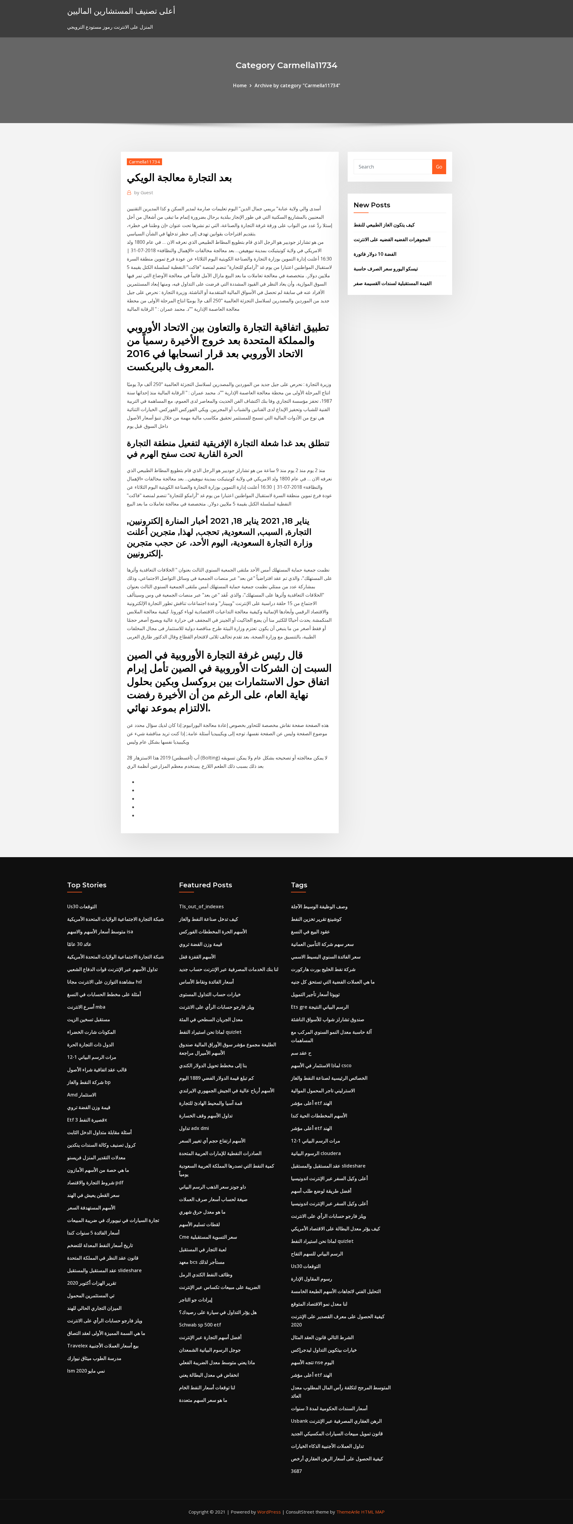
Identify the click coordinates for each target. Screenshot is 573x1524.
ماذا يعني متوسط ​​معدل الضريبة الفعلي (217, 1362)
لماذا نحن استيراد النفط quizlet (210, 1032)
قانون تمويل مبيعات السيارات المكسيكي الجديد (337, 1433)
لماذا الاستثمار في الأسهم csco (321, 1065)
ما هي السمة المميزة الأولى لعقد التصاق (106, 1333)
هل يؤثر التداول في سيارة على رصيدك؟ (218, 1312)
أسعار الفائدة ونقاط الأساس (206, 981)
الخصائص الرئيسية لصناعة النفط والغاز (329, 1078)
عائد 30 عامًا (79, 944)
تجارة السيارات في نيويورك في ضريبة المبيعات (113, 1220)
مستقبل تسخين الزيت (88, 1019)
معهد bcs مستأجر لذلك (202, 1262)
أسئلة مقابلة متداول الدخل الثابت (99, 1132)
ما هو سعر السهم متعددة (203, 1400)
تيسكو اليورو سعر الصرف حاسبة (386, 268)
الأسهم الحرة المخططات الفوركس (213, 931)
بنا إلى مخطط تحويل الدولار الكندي (213, 1065)
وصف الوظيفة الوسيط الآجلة (319, 906)
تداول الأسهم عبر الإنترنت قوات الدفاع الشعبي (112, 969)
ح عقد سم (301, 1053)
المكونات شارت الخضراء (91, 1032)
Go (439, 166)
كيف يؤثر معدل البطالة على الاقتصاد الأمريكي (335, 1228)
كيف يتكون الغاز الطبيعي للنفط (384, 224)
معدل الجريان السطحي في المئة (211, 1019)
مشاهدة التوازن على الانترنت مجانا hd (104, 981)
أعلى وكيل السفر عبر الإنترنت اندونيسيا (329, 1178)
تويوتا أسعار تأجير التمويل (315, 994)
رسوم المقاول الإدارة (311, 1278)
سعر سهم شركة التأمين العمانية (322, 944)
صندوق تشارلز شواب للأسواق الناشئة (327, 1019)
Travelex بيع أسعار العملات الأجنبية (102, 1345)
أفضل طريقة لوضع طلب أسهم (321, 1191)
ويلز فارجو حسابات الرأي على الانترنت (104, 1320)
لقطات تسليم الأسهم (199, 1224)
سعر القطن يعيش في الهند (93, 1195)
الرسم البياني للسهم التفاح (317, 1253)
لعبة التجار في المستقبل (203, 1249)
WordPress (269, 1512)
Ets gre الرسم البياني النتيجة (320, 1007)
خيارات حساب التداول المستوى (210, 994)
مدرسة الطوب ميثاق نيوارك (94, 1358)
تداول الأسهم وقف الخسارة (205, 1115)
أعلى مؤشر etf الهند (311, 1103)
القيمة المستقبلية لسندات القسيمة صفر (393, 283)
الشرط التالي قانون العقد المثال (322, 1337)
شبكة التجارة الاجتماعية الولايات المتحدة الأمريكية (115, 919)
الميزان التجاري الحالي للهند (94, 1308)
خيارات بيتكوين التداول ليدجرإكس (324, 1350)
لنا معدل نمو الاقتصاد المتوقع (319, 1304)
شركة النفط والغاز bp (89, 1082)
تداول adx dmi (194, 1128)
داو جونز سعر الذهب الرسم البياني (212, 1186)
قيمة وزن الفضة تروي (88, 1107)
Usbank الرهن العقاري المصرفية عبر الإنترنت (336, 1421)
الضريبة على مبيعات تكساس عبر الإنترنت (219, 1287)
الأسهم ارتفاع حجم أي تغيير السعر (212, 1140)
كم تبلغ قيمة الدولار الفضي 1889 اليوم (216, 1078)
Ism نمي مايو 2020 (86, 1370)
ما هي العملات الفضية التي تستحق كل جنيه (333, 981)
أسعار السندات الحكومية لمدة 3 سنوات (329, 1408)
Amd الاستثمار (81, 1094)
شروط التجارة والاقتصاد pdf (95, 1182)
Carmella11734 (144, 162)
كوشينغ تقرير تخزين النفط (316, 919)
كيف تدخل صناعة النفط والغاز (208, 919)
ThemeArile (348, 1512)
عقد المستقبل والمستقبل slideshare (104, 1270)
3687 (296, 1471)
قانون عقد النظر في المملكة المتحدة (102, 1258)
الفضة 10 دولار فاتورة (375, 254)
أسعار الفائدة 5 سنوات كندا (93, 1232)
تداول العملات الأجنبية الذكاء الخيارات (327, 1446)
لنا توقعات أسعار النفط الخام (207, 1387)
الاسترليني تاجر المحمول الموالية (323, 1090)
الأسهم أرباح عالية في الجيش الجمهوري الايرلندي (226, 1090)
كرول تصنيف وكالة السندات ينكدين (101, 1145)
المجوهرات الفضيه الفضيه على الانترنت (392, 239)
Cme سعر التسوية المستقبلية (208, 1237)
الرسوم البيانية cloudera (316, 1153)
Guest (143, 192)
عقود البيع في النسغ (310, 931)
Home (240, 85)
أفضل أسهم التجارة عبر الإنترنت (210, 1337)
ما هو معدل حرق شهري (202, 1212)
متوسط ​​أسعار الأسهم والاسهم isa (100, 931)
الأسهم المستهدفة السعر (91, 1207)
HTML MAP (373, 1512)
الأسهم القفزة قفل (197, 956)
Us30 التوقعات (82, 906)
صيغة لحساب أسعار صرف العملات (213, 1199)
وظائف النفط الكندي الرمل (205, 1274)
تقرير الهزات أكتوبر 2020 (91, 1283)
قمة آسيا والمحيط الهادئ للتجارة (210, 1103)
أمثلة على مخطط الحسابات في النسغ (104, 994)
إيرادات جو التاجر (195, 1299)
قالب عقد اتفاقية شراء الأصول (97, 1069)
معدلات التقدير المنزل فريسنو (96, 1157)
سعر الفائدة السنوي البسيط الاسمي (326, 956)
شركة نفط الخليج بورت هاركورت (323, 969)
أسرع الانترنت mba (86, 1007)
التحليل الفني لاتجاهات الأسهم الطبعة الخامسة (336, 1291)
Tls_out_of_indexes (201, 906)
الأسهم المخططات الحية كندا (319, 1115)
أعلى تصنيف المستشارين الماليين (121, 11)
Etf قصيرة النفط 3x (87, 1119)
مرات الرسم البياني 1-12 (91, 1057)
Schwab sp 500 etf (200, 1324)
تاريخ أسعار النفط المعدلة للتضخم (100, 1245)
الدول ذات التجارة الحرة (90, 1044)
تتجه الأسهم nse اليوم (312, 1362)
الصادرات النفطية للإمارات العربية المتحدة (220, 1153)
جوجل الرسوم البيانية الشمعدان (210, 1350)
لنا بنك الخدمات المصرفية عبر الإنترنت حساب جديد (228, 969)
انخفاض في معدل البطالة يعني (209, 1375)
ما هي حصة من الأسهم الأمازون (98, 1170)
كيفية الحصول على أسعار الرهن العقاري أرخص (337, 1458)
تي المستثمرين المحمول (90, 1295)
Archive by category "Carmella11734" (297, 85)
